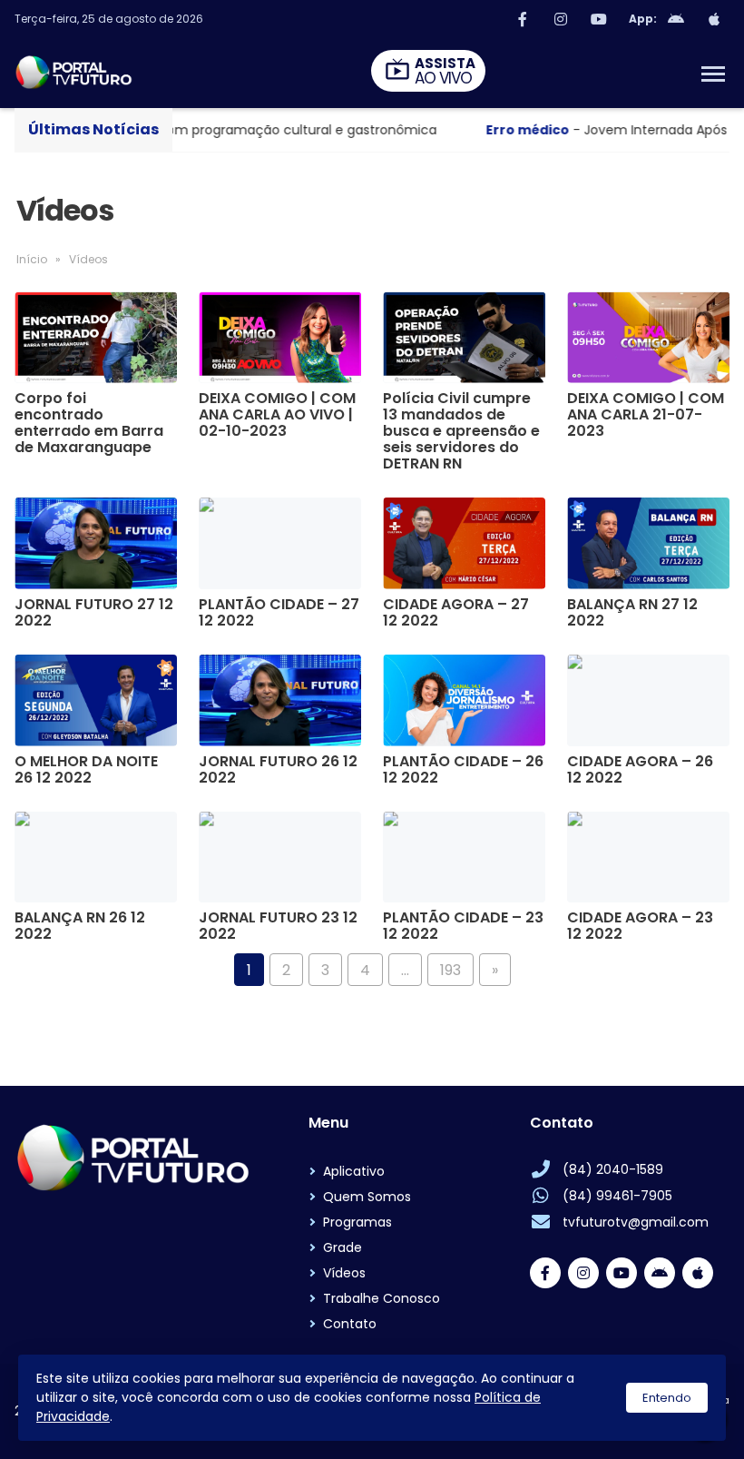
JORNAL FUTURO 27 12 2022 (94, 612)
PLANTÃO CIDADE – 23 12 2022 (463, 926)
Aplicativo (354, 1171)
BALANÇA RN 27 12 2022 (632, 612)
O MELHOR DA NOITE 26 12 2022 (86, 770)
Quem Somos (367, 1197)
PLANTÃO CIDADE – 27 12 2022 (279, 612)
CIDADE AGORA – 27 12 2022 (456, 612)
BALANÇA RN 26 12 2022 (80, 926)
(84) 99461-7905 (617, 1196)
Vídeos (344, 1273)
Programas (357, 1222)
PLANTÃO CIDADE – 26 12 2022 (463, 770)
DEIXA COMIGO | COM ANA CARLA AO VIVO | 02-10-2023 (277, 414)
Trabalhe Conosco (381, 1298)
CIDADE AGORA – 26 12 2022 (640, 770)
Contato (350, 1324)
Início (31, 259)
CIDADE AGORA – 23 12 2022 (640, 926)
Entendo (666, 1397)
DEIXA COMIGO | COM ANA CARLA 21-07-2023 (645, 414)
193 (450, 970)
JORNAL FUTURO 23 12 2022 (278, 926)
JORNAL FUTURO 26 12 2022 (278, 770)
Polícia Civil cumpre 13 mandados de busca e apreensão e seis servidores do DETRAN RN (461, 431)
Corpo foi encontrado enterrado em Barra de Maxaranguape (89, 423)
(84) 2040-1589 (613, 1169)
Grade (342, 1247)
